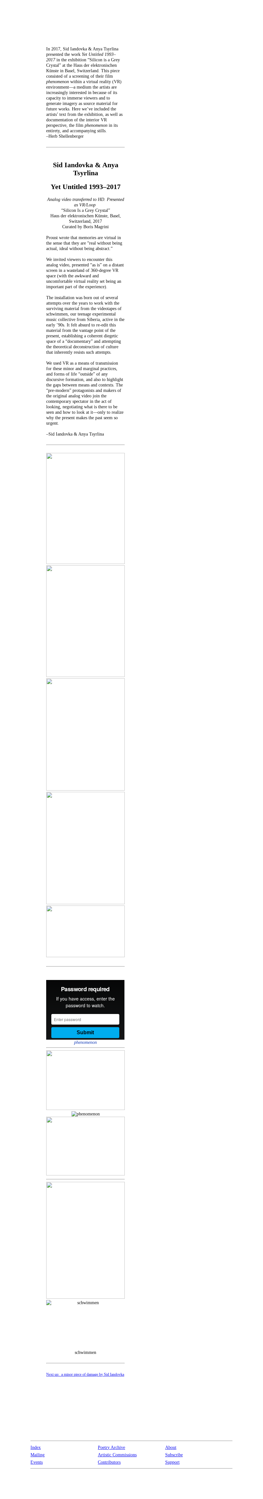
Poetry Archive (111, 1447)
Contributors (109, 1462)
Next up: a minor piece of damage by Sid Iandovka (85, 1374)
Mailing (37, 1454)
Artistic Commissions (117, 1454)
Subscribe (174, 1454)
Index (35, 1447)
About (170, 1447)
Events (36, 1462)
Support (172, 1462)
